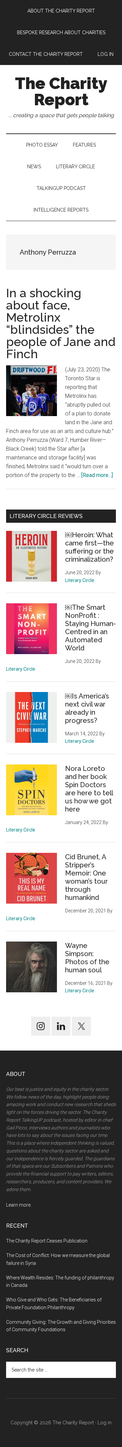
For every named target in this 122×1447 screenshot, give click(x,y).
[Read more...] (97, 475)
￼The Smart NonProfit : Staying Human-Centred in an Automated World (90, 627)
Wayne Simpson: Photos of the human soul (87, 958)
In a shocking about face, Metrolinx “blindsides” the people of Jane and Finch (61, 323)
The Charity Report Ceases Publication (47, 1241)
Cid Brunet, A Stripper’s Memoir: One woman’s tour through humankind (86, 877)
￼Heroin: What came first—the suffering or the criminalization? (89, 547)
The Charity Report (61, 91)
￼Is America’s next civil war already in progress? (87, 708)
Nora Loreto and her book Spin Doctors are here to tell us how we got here (89, 788)
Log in (104, 1422)
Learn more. (19, 1205)
